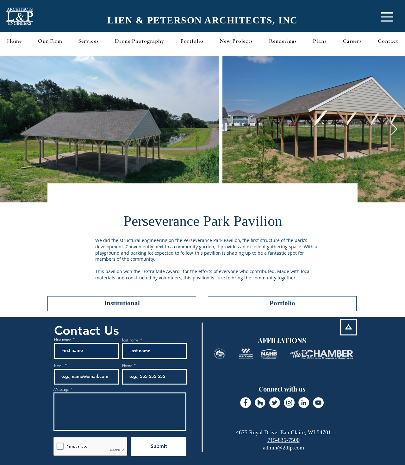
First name (62, 340)
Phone (127, 366)
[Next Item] (394, 129)
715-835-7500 (283, 440)
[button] (387, 17)
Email (58, 366)
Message (61, 389)
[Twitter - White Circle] (274, 402)
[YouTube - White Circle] (318, 402)
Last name (130, 340)
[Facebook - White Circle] (245, 402)
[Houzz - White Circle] (260, 402)
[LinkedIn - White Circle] (303, 402)
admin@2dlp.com (283, 447)
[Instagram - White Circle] (289, 402)
